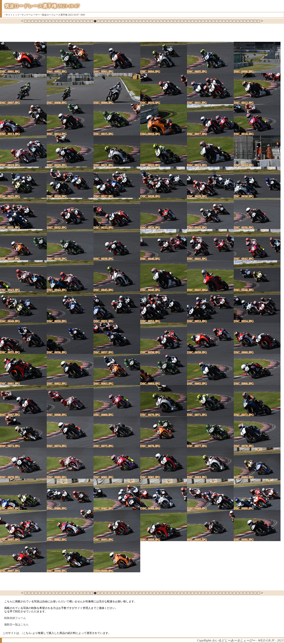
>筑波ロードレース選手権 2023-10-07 (60, 14)
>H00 (82, 14)
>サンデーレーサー (30, 14)
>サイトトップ (12, 14)
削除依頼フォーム (15, 618)
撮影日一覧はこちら (16, 624)
